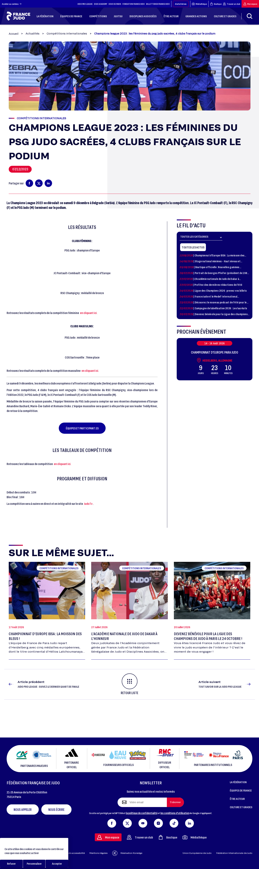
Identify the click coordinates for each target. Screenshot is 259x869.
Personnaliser (34, 863)
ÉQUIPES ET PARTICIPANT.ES (82, 428)
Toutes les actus (193, 247)
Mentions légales (98, 853)
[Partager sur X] (39, 183)
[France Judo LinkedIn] (189, 822)
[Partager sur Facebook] (29, 183)
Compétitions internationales (67, 33)
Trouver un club (233, 4)
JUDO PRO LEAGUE (85, 4)
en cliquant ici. (88, 313)
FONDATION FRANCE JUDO (133, 4)
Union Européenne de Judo (197, 853)
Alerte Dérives (181, 4)
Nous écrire (56, 809)
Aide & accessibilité (74, 853)
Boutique (217, 4)
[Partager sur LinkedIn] (48, 183)
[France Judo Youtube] (142, 822)
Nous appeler (23, 809)
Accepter (57, 863)
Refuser (11, 863)
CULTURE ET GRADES (241, 807)
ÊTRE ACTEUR (237, 798)
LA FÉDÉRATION (238, 782)
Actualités (32, 33)
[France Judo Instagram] (158, 822)
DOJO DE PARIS (115, 4)
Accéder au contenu (10, 4)
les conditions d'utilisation (174, 813)
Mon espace (252, 4)
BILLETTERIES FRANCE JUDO (158, 4)
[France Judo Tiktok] (174, 822)
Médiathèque (201, 4)
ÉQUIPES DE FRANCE (241, 790)
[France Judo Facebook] (111, 822)
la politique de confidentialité (141, 813)
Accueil (13, 33)
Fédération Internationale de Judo (234, 853)
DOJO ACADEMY (100, 4)
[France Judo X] (127, 822)
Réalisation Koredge (131, 853)
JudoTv (88, 503)
